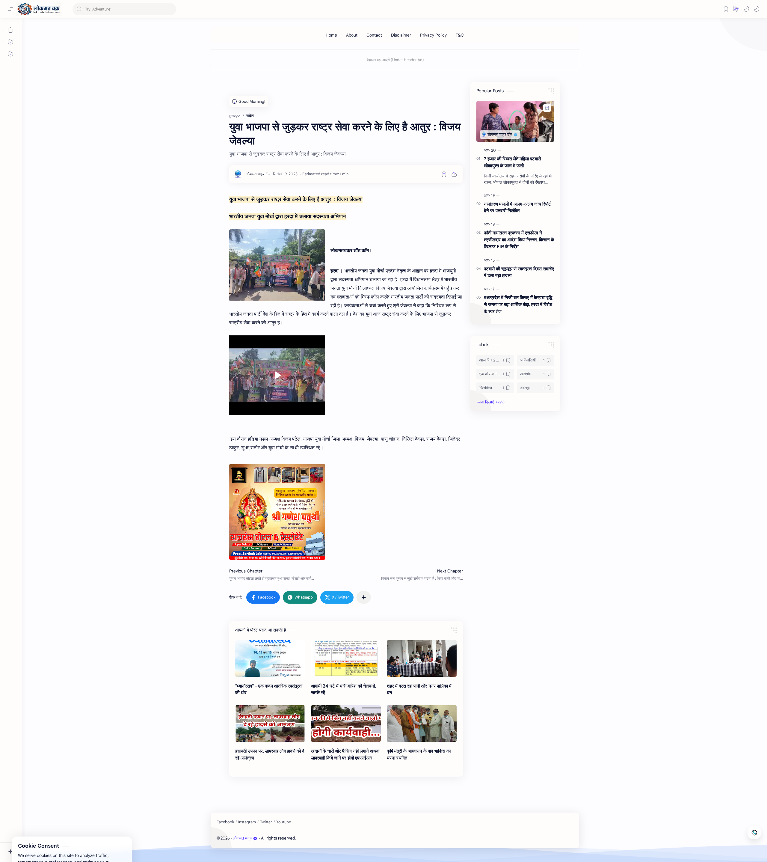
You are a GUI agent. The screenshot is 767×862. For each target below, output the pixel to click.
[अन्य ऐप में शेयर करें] (364, 597)
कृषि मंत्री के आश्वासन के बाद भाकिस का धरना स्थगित (419, 754)
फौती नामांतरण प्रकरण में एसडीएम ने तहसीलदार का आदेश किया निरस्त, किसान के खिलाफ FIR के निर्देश (519, 239)
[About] (351, 35)
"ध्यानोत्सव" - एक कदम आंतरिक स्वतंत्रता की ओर (268, 689)
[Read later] (444, 174)
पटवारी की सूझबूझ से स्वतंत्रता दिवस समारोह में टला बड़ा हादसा (519, 272)
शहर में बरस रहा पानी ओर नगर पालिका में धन (419, 689)
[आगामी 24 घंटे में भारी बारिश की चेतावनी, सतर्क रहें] (346, 658)
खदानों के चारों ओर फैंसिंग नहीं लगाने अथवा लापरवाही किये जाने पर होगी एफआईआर (345, 754)
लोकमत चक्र (242, 838)
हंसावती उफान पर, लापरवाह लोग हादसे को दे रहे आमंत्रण (269, 754)
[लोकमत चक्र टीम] (258, 174)
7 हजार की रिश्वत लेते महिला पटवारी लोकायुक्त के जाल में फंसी (512, 162)
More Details (109, 838)
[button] (746, 8)
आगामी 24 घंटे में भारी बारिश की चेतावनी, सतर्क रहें (343, 689)
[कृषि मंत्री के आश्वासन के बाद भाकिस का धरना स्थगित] (422, 723)
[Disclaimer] (401, 35)
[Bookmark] (725, 8)
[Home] (331, 35)
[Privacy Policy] (433, 35)
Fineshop (331, 838)
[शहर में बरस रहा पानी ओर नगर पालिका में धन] (422, 658)
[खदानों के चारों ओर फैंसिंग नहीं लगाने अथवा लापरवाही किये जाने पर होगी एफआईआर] (346, 723)
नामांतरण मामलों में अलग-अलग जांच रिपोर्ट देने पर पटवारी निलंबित (517, 207)
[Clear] (170, 9)
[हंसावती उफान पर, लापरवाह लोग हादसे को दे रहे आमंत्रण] (270, 723)
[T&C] (460, 35)
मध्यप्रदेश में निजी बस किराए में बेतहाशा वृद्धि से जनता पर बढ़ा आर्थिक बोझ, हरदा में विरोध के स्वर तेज (518, 304)
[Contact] (374, 35)
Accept (54, 838)
